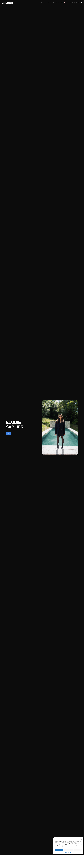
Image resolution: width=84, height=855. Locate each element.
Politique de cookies (68, 852)
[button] (81, 839)
